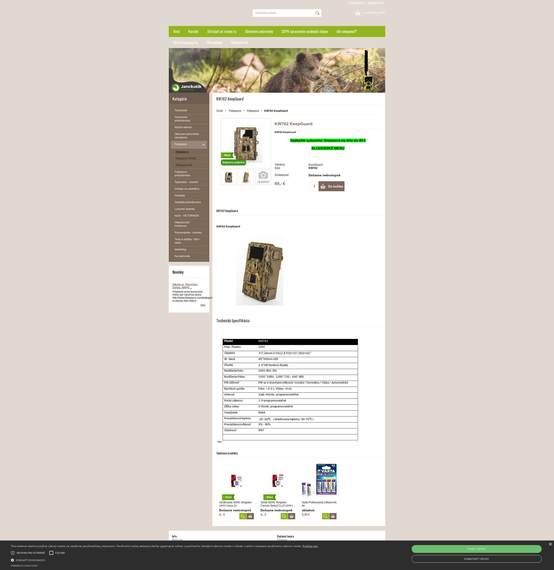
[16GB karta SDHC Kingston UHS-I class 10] (242, 516)
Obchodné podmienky (259, 31)
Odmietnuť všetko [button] (476, 558)
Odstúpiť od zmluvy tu (221, 31)
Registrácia (375, 2)
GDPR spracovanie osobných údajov (305, 31)
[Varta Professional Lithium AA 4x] (319, 481)
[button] (164, 560)
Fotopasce (235, 110)
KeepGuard (316, 164)
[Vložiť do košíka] (250, 516)
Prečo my (177, 539)
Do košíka (335, 186)
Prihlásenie (356, 2)
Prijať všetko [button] (476, 549)
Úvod (176, 31)
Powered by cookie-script (24, 565)
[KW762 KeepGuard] (228, 177)
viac (203, 304)
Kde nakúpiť (214, 42)
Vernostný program (185, 42)
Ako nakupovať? (347, 31)
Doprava (282, 539)
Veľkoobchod (239, 42)
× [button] (550, 544)
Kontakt (193, 31)
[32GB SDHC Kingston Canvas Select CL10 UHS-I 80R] (284, 516)
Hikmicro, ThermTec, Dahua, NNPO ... (185, 286)
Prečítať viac (310, 546)
